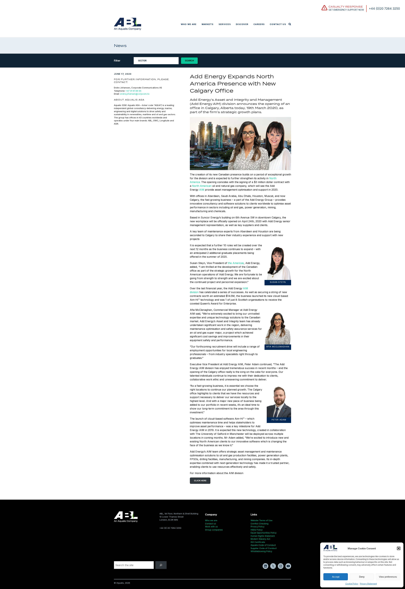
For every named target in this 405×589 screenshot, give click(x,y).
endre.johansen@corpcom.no (135, 94)
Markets (208, 24)
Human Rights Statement (263, 536)
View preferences (388, 576)
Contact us (278, 24)
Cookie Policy (351, 584)
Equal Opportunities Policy (263, 532)
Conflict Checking (259, 523)
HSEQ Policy (256, 529)
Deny (362, 576)
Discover (242, 24)
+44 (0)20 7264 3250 (384, 8)
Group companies (214, 529)
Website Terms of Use (261, 520)
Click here (200, 480)
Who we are (189, 24)
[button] (398, 548)
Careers (259, 24)
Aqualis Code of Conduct (263, 545)
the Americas (236, 263)
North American (202, 185)
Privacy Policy (257, 526)
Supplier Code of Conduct (264, 548)
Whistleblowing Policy (261, 551)
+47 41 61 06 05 (133, 91)
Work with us (211, 526)
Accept (335, 576)
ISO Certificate (258, 542)
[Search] (161, 565)
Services (225, 24)
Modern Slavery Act (260, 539)
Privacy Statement (368, 584)
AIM (201, 189)
